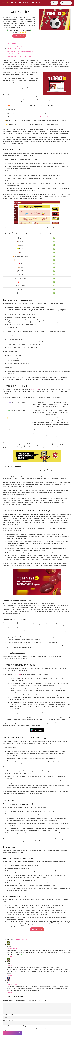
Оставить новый (21, 939)
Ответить (9, 956)
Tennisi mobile (44, 117)
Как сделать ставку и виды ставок (17, 46)
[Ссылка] (5, 3)
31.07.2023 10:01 (12, 965)
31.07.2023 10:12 (12, 984)
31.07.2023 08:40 (12, 948)
